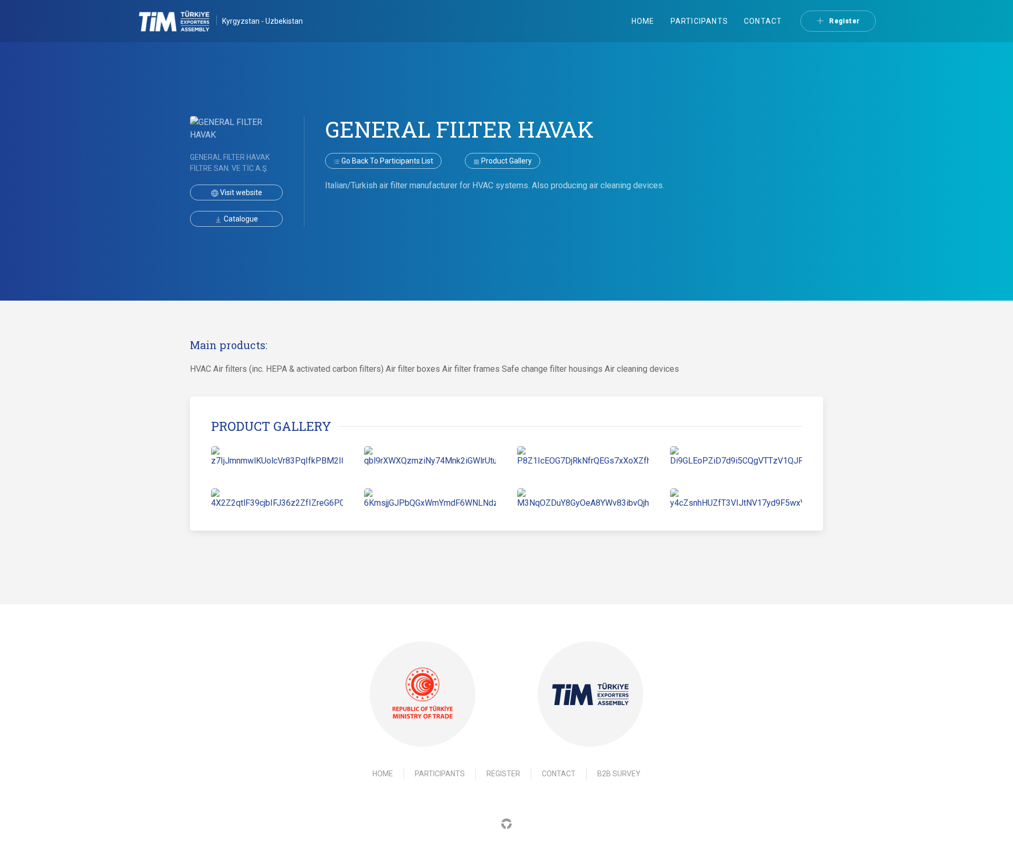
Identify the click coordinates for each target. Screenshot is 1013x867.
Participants (699, 21)
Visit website (240, 192)
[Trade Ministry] (422, 694)
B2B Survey (619, 773)
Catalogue (240, 219)
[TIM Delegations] (179, 21)
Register (844, 21)
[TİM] (590, 694)
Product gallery (506, 161)
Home (643, 21)
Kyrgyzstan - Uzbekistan (262, 21)
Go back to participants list (386, 161)
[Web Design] (506, 823)
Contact (763, 21)
